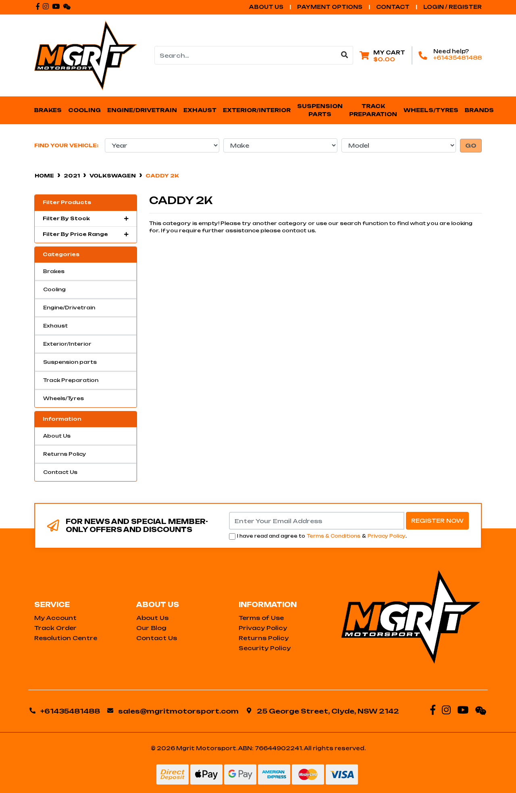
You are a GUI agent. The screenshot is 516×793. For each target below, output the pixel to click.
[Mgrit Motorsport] (85, 55)
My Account (55, 617)
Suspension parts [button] (320, 110)
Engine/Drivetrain (69, 308)
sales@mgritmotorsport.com (178, 711)
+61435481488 (457, 57)
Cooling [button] (84, 110)
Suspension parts (70, 362)
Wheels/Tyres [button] (431, 110)
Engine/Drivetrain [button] (142, 110)
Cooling (54, 289)
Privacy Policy (387, 536)
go (470, 145)
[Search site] (344, 55)
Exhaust (55, 326)
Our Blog (151, 627)
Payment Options (329, 7)
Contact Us (60, 472)
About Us (266, 7)
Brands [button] (479, 110)
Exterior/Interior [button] (257, 110)
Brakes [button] (48, 110)
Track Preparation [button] (373, 110)
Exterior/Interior (67, 344)
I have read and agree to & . (322, 536)
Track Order (55, 627)
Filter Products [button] (67, 202)
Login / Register (452, 7)
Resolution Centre (65, 637)
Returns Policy (64, 454)
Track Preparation (70, 380)
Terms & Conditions (333, 536)
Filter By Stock (66, 218)
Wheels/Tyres (63, 398)
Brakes (53, 271)
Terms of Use (261, 617)
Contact (393, 7)
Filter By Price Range (75, 234)
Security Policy (265, 648)
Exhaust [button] (199, 110)
